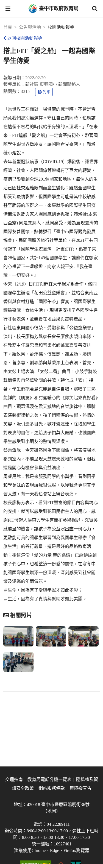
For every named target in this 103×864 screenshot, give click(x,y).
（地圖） (51, 811)
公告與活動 (30, 27)
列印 (46, 92)
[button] (7, 9)
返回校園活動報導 (24, 38)
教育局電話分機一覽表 (49, 779)
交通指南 (14, 779)
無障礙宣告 (80, 788)
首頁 (7, 27)
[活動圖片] (18, 636)
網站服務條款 (51, 788)
